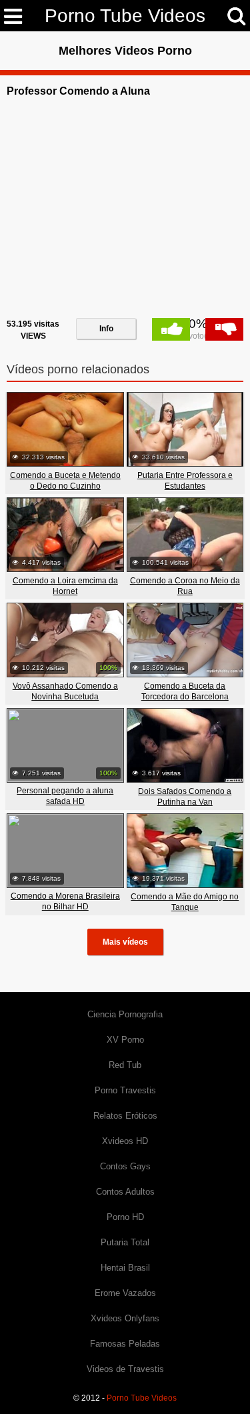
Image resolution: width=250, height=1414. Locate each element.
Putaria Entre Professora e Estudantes (185, 481)
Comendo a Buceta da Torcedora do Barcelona (185, 691)
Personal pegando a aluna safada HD (65, 796)
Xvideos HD (125, 1141)
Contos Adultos (125, 1192)
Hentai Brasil (125, 1268)
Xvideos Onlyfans (125, 1318)
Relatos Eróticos (125, 1116)
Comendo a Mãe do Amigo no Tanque (185, 902)
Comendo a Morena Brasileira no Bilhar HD (65, 901)
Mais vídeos (125, 942)
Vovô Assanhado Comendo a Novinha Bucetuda (65, 691)
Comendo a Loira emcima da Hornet (65, 586)
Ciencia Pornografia (125, 1014)
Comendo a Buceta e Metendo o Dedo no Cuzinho (65, 481)
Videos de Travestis (125, 1369)
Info (106, 328)
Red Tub (125, 1065)
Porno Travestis (125, 1090)
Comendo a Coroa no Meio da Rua (185, 586)
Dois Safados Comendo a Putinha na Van (184, 797)
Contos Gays (125, 1166)
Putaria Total (125, 1242)
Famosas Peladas (125, 1344)
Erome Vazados (125, 1293)
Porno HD (125, 1217)
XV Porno (125, 1040)
